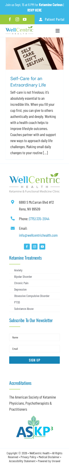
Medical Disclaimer (49, 457)
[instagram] (17, 19)
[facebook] (10, 19)
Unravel (56, 461)
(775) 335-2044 (39, 218)
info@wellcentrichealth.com (38, 235)
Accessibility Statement (22, 461)
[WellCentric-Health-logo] (19, 28)
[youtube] (24, 19)
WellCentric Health (39, 453)
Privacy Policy (28, 457)
